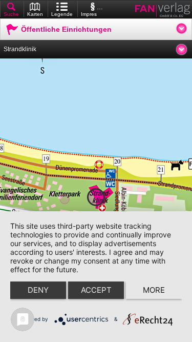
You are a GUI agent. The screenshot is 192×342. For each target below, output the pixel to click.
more (154, 290)
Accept (96, 290)
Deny (38, 290)
